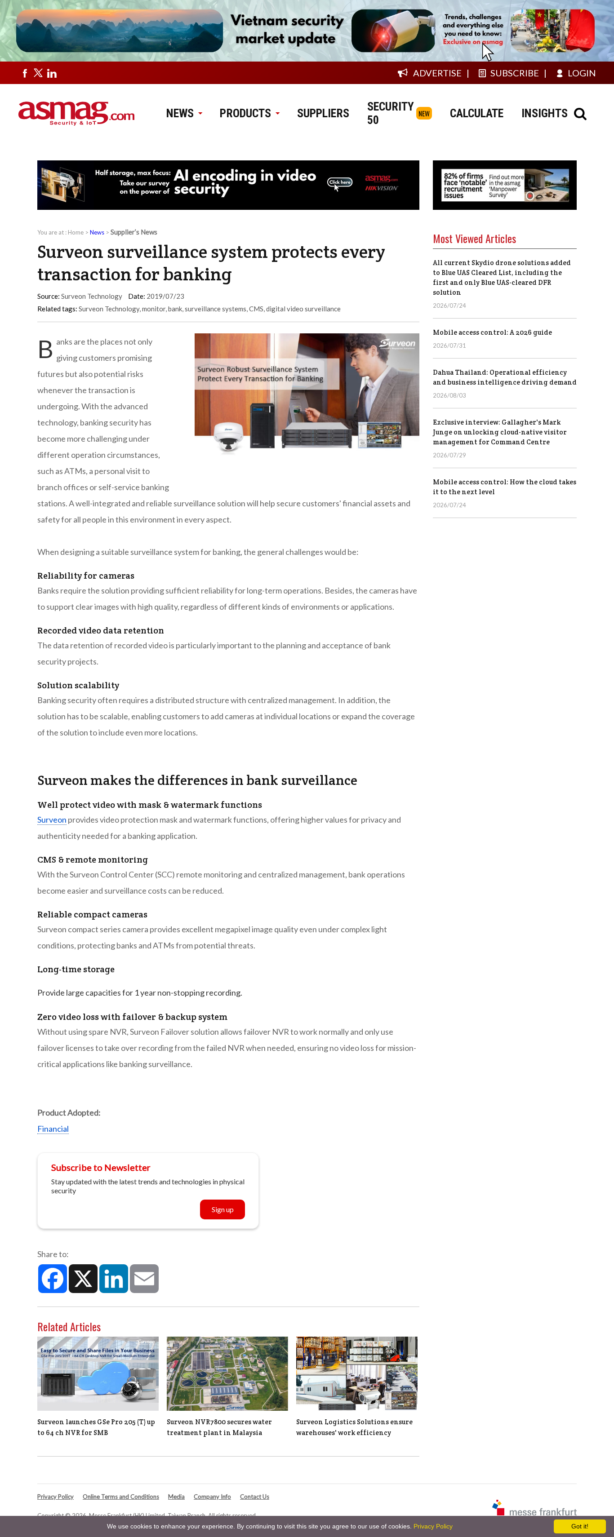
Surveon (52, 819)
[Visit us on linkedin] (51, 72)
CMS (256, 309)
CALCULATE (476, 113)
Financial (53, 1129)
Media (176, 1496)
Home (76, 232)
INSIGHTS (544, 113)
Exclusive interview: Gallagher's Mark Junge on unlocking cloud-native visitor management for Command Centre (500, 432)
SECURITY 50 (390, 113)
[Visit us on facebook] (24, 72)
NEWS (180, 113)
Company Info (212, 1496)
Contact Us (254, 1496)
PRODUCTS (245, 113)
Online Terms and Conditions (121, 1496)
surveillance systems (215, 309)
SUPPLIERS (323, 113)
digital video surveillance (303, 309)
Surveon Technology (109, 309)
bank (175, 309)
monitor (153, 309)
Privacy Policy (55, 1496)
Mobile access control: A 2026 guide (492, 332)
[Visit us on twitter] (38, 73)
